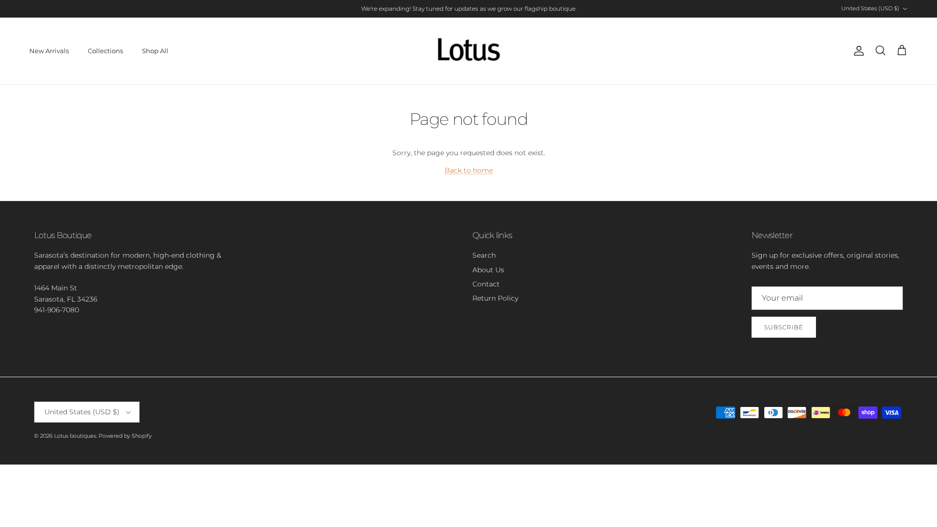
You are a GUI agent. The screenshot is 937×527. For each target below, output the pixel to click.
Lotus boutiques (75, 435)
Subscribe (783, 327)
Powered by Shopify (125, 435)
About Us (488, 269)
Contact (486, 284)
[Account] (857, 51)
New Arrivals (49, 51)
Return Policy (495, 298)
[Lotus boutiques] (468, 51)
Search (484, 255)
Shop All (155, 51)
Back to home (469, 170)
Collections (105, 51)
